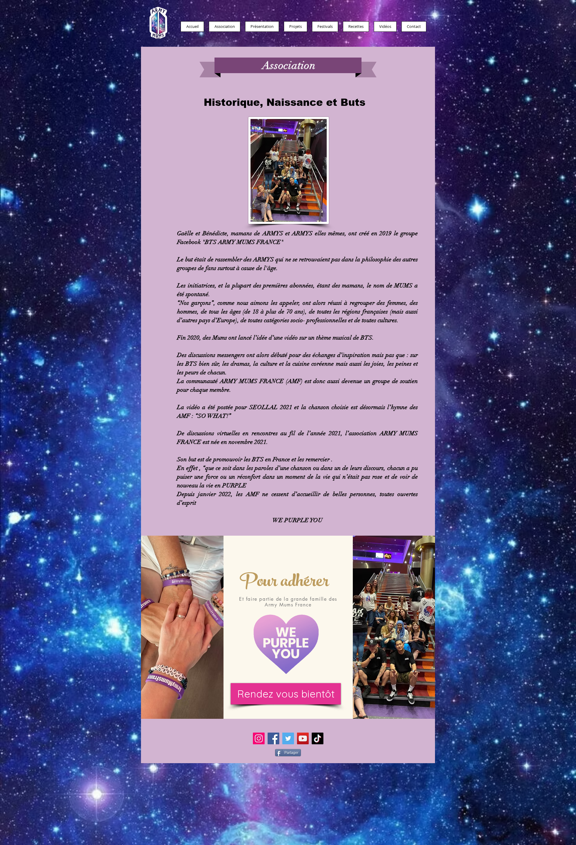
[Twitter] (288, 738)
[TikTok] (317, 738)
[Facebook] (273, 738)
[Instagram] (259, 738)
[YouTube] (303, 738)
